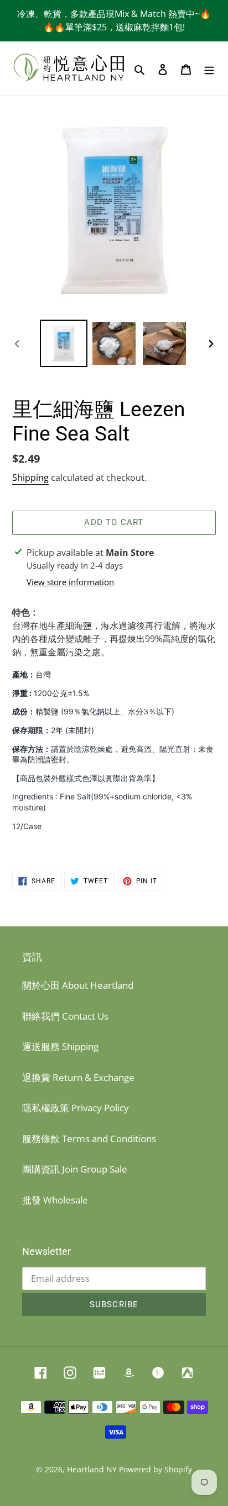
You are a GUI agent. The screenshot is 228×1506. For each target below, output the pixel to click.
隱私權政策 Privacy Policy (75, 1107)
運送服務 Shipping (60, 1046)
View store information (70, 581)
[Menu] (209, 68)
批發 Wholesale (55, 1200)
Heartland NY (92, 1469)
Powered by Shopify (155, 1469)
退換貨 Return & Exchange (78, 1077)
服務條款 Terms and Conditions (89, 1138)
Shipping (30, 477)
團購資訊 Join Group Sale (74, 1169)
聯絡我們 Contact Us (65, 1016)
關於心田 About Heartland (77, 985)
